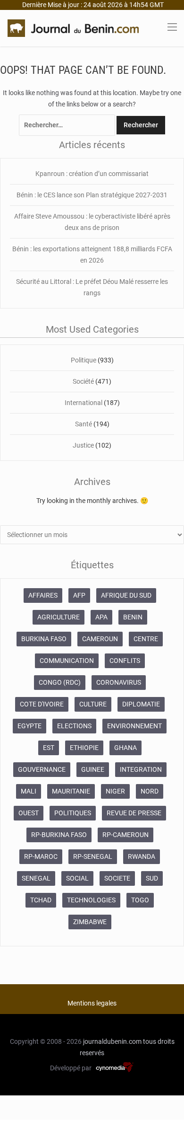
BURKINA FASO (44, 639)
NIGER (115, 791)
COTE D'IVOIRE (42, 704)
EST (48, 747)
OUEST (28, 813)
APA (101, 617)
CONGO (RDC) (60, 682)
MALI (28, 791)
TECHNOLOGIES (91, 900)
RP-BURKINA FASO (59, 834)
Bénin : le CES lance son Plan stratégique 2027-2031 (92, 195)
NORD (150, 791)
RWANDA (141, 856)
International (83, 402)
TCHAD (40, 900)
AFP (79, 595)
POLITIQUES (72, 813)
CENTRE (146, 639)
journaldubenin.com (112, 1041)
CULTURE (93, 704)
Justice (83, 445)
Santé (83, 424)
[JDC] (73, 27)
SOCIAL (77, 878)
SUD (152, 878)
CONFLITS (124, 660)
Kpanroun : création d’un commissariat (92, 173)
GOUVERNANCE (42, 769)
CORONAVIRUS (118, 682)
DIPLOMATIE (141, 704)
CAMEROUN (100, 639)
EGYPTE (29, 726)
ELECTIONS (74, 726)
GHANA (125, 747)
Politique (83, 360)
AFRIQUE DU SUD (126, 595)
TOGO (140, 900)
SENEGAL (36, 878)
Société (83, 381)
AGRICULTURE (58, 617)
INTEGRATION (141, 769)
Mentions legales (92, 1003)
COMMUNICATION (67, 660)
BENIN (132, 617)
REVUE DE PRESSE (134, 813)
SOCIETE (117, 878)
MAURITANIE (71, 791)
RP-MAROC (41, 856)
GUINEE (92, 769)
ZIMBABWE (90, 922)
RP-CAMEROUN (125, 834)
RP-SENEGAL (92, 856)
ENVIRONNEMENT (134, 726)
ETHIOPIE (84, 747)
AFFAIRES (43, 595)
